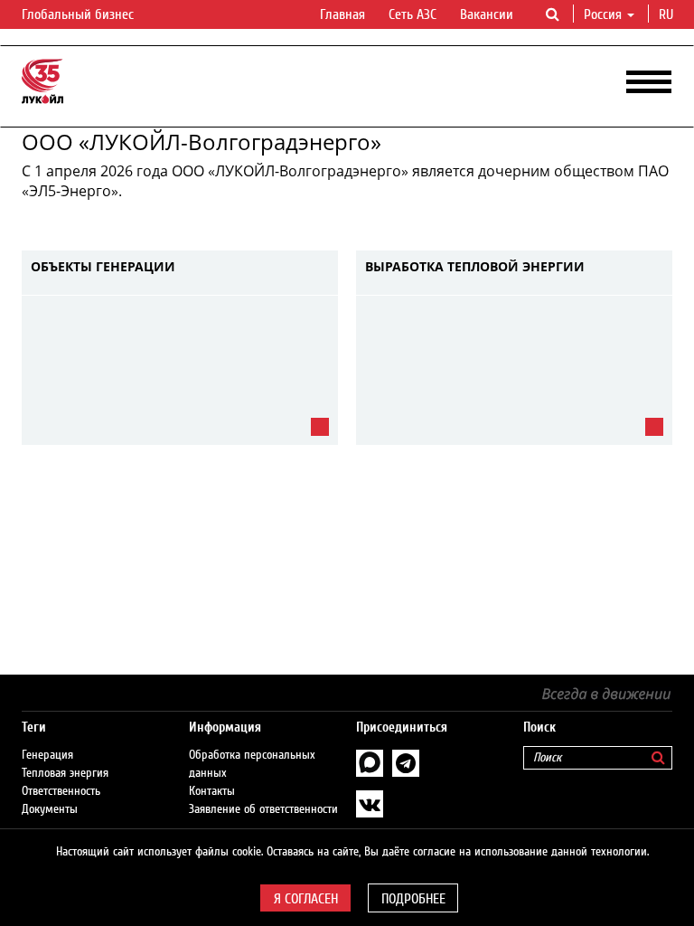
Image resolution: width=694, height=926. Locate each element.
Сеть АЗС (412, 14)
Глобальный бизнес (79, 14)
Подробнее (413, 899)
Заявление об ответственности (263, 809)
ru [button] (668, 14)
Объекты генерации (103, 267)
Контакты (212, 791)
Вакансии (486, 14)
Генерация (47, 755)
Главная (342, 14)
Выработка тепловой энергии (475, 267)
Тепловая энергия (65, 773)
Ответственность (61, 791)
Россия (603, 14)
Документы (50, 809)
